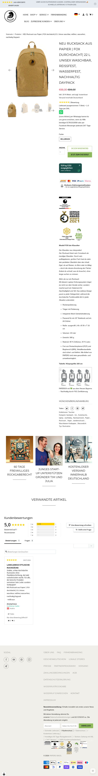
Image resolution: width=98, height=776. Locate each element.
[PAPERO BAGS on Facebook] (7, 659)
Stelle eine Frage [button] (84, 530)
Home (25, 15)
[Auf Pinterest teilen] (77, 408)
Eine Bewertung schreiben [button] (81, 525)
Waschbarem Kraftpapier (68, 423)
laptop (61, 418)
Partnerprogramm (65, 666)
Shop (32, 15)
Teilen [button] (12, 614)
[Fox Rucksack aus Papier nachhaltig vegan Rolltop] (31, 70)
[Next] (52, 70)
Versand (83, 666)
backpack (70, 415)
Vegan (69, 421)
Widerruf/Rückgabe (55, 686)
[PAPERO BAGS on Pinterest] (22, 659)
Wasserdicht (82, 423)
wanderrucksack (79, 421)
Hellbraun (65, 139)
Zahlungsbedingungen (57, 673)
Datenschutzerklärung (57, 679)
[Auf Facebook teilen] (72, 408)
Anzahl (62, 148)
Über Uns (49, 652)
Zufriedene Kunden (40, 21)
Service (43, 15)
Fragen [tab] (27, 540)
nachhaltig (68, 418)
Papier (87, 418)
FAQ (59, 652)
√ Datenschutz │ (80, 731)
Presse (47, 666)
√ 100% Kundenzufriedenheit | (69, 740)
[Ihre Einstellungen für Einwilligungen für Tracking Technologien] (4, 774)
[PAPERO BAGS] (10, 16)
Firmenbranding (59, 15)
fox (76, 415)
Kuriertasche (82, 415)
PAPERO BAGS (55, 756)
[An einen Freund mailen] (83, 408)
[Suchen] (87, 15)
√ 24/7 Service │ (51, 740)
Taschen (71, 412)
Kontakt (75, 693)
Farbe (61, 134)
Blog (26, 21)
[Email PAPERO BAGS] (7, 666)
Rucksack (62, 421)
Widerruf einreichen (56, 693)
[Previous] (9, 70)
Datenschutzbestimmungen (60, 717)
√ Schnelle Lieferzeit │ (52, 731)
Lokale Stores (77, 659)
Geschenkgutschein (55, 659)
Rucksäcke (66, 426)
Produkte (18, 34)
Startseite (9, 34)
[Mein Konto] (83, 15)
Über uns (58, 21)
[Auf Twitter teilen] (66, 408)
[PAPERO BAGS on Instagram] (30, 659)
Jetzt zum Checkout (80, 155)
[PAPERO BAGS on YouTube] (14, 659)
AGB (75, 673)
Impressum (50, 700)
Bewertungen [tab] (11, 540)
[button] (9, 621)
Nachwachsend (78, 418)
